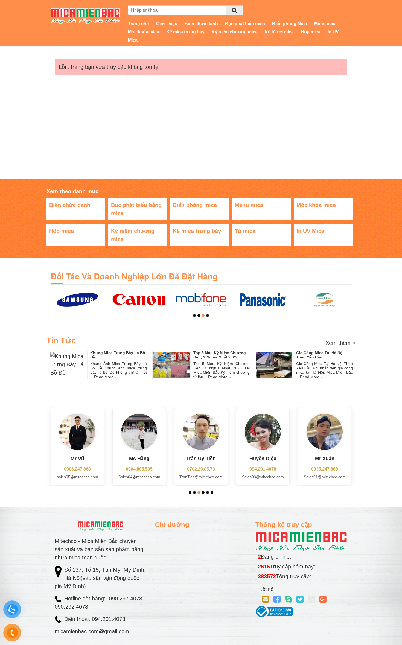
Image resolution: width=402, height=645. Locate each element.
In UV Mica (310, 231)
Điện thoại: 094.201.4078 (94, 619)
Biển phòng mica (195, 205)
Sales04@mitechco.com (139, 477)
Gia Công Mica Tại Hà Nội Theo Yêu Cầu (320, 355)
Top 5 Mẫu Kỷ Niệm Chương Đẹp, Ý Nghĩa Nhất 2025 (219, 355)
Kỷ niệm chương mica (235, 32)
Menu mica (325, 23)
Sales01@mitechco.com (325, 477)
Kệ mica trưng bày (185, 32)
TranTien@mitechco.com (201, 477)
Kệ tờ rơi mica (279, 32)
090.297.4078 (126, 599)
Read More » (105, 377)
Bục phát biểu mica (245, 23)
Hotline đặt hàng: (85, 599)
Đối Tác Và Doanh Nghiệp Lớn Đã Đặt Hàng (134, 276)
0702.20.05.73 (201, 469)
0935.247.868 (324, 469)
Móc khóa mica (143, 32)
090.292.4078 (72, 607)
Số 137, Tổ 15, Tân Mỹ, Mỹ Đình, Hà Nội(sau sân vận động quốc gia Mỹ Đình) (100, 578)
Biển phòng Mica (289, 23)
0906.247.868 (77, 469)
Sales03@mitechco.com (263, 477)
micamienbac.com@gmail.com (92, 631)
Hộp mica (311, 32)
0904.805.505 (139, 469)
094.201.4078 (262, 469)
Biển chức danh (201, 23)
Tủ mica (245, 231)
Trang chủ (138, 23)
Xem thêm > (340, 343)
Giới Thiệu (166, 23)
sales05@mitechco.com (77, 477)
